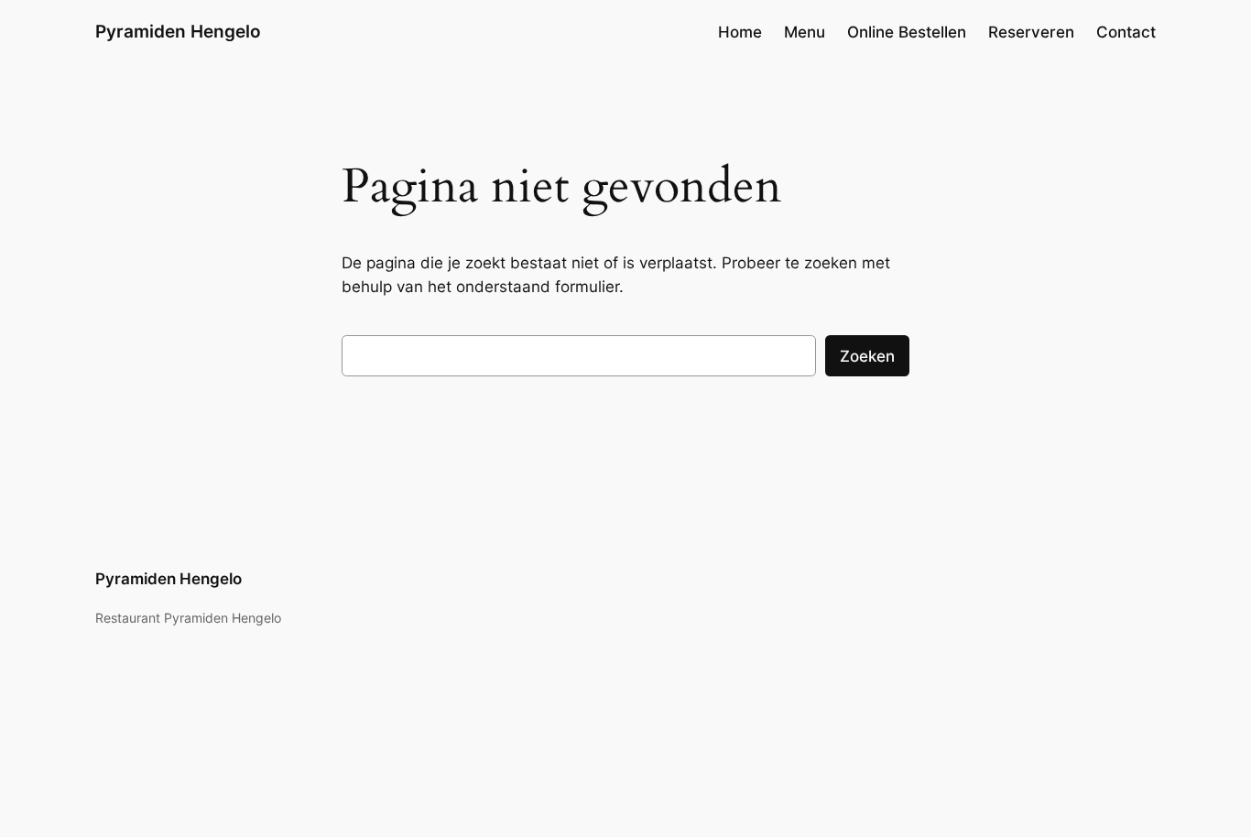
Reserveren (1031, 32)
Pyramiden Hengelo (178, 31)
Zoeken (867, 356)
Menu (804, 32)
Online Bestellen (906, 32)
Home (740, 32)
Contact (1126, 32)
